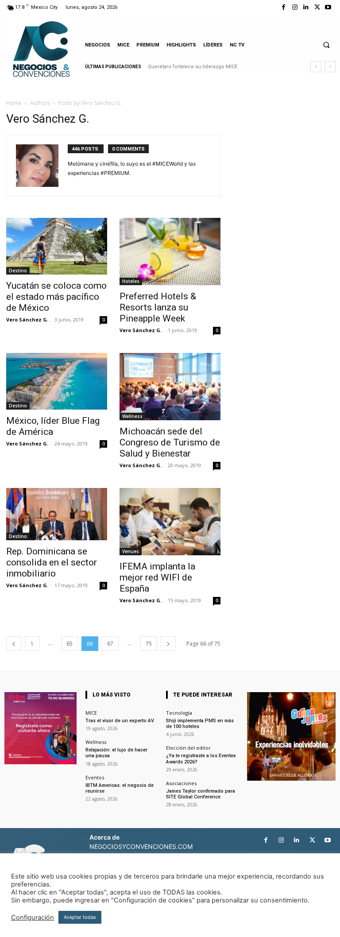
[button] (326, 44)
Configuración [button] (32, 918)
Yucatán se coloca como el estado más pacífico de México (56, 296)
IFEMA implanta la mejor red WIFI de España (157, 577)
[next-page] (168, 643)
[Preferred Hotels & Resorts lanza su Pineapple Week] (170, 251)
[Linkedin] (305, 7)
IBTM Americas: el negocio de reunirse (119, 788)
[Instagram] (294, 7)
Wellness (132, 416)
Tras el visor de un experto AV (119, 721)
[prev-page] (13, 643)
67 (110, 643)
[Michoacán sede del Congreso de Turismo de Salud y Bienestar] (170, 386)
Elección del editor (188, 747)
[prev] (315, 66)
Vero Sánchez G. (27, 319)
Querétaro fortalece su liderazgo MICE (192, 67)
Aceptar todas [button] (80, 917)
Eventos (94, 777)
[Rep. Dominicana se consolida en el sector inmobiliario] (56, 514)
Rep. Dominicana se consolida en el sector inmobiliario (51, 562)
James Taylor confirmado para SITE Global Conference (200, 794)
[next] (330, 66)
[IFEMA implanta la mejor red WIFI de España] (170, 521)
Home (14, 103)
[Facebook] (283, 7)
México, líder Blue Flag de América (53, 426)
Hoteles (130, 281)
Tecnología (179, 712)
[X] (317, 7)
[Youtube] (328, 7)
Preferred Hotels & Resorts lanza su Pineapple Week (158, 307)
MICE (91, 712)
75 (149, 643)
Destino (18, 270)
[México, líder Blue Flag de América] (56, 381)
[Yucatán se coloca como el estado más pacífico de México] (56, 246)
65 (69, 643)
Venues (130, 551)
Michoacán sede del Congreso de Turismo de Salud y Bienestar (170, 442)
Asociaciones (181, 783)
